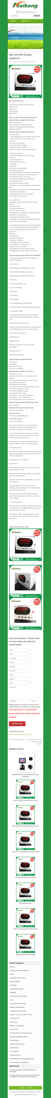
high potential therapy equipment (25, 877)
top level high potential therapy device (25, 800)
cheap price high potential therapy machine (35, 742)
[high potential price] (25, 901)
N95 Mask (13, 985)
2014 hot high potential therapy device (25, 929)
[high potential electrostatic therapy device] (25, 824)
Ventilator (13, 992)
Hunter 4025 (14, 1029)
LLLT (11, 1000)
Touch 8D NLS (14, 1018)
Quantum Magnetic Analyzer (19, 1037)
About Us (25, 21)
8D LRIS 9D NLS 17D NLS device (21, 1033)
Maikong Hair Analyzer (17, 1026)
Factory (31, 29)
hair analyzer (14, 1051)
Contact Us (16, 29)
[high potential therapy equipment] (25, 875)
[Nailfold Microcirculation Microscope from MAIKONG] (25, 772)
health (12, 974)
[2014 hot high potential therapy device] (25, 927)
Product (12, 967)
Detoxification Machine (17, 1044)
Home (13, 21)
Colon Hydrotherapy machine (19, 970)
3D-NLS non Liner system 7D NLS (21, 1014)
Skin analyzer (14, 1048)
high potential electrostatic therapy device (25, 826)
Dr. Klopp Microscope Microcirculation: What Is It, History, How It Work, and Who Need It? (25, 1076)
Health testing (14, 1040)
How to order (26, 33)
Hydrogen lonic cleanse (17, 978)
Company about (18, 25)
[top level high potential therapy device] (25, 798)
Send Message (17, 724)
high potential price (17, 739)
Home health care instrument (19, 1062)
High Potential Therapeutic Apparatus (24, 61)
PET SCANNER (15, 981)
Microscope (13, 1022)
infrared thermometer (16, 989)
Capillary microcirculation (18, 1011)
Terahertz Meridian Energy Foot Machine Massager (23, 1070)
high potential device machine (25, 955)
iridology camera (15, 1055)
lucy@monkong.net (27, 12)
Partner (14, 38)
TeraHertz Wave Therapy (18, 1003)
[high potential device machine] (25, 952)
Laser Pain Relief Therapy (18, 996)
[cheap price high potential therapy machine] (25, 849)
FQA (12, 33)
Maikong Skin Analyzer (17, 1007)
